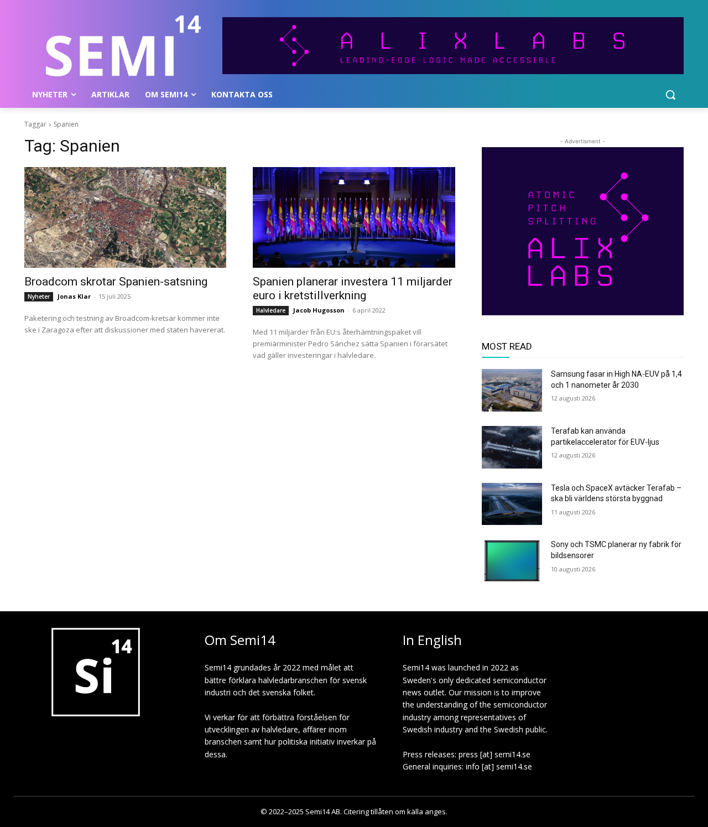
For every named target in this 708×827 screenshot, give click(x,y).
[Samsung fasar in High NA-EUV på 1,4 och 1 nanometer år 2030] (512, 390)
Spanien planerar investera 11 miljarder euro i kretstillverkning (352, 288)
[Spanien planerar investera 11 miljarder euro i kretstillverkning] (354, 217)
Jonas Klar (74, 296)
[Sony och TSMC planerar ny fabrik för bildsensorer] (512, 560)
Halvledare (270, 310)
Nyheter (39, 296)
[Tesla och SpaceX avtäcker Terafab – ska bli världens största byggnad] (512, 504)
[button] (670, 94)
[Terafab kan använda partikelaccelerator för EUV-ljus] (512, 447)
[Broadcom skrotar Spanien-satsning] (125, 217)
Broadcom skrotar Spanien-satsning (115, 281)
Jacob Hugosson (319, 310)
